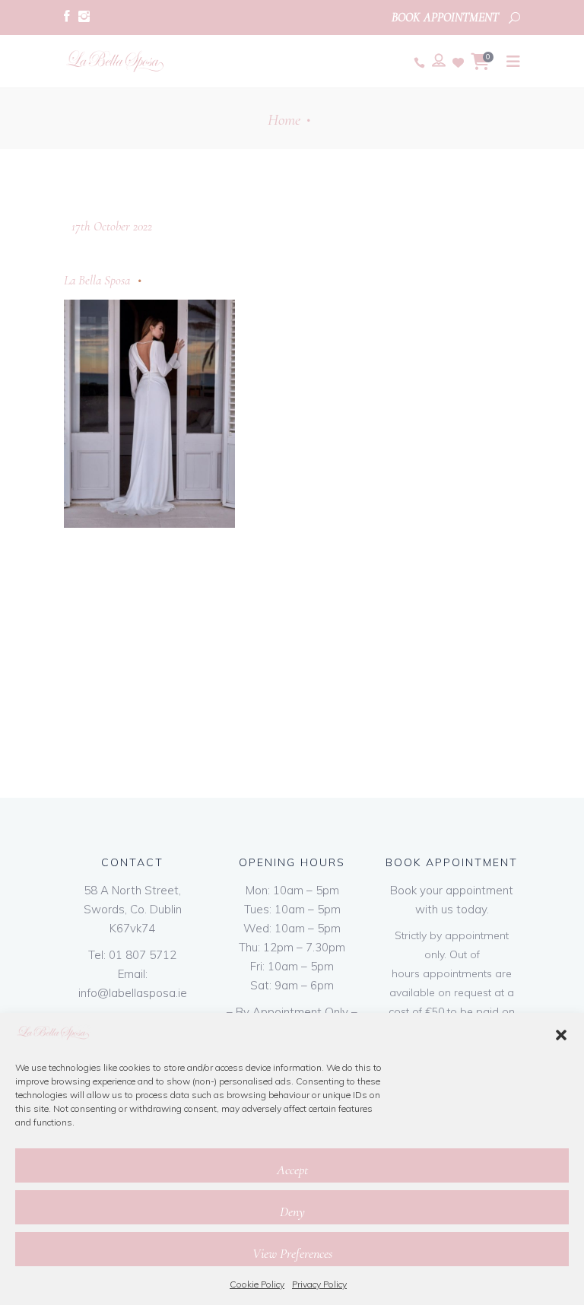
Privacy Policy (319, 1284)
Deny (292, 1211)
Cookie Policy (257, 1284)
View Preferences (292, 1253)
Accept (292, 1169)
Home (284, 119)
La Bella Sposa (97, 280)
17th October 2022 (111, 226)
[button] (561, 1035)
